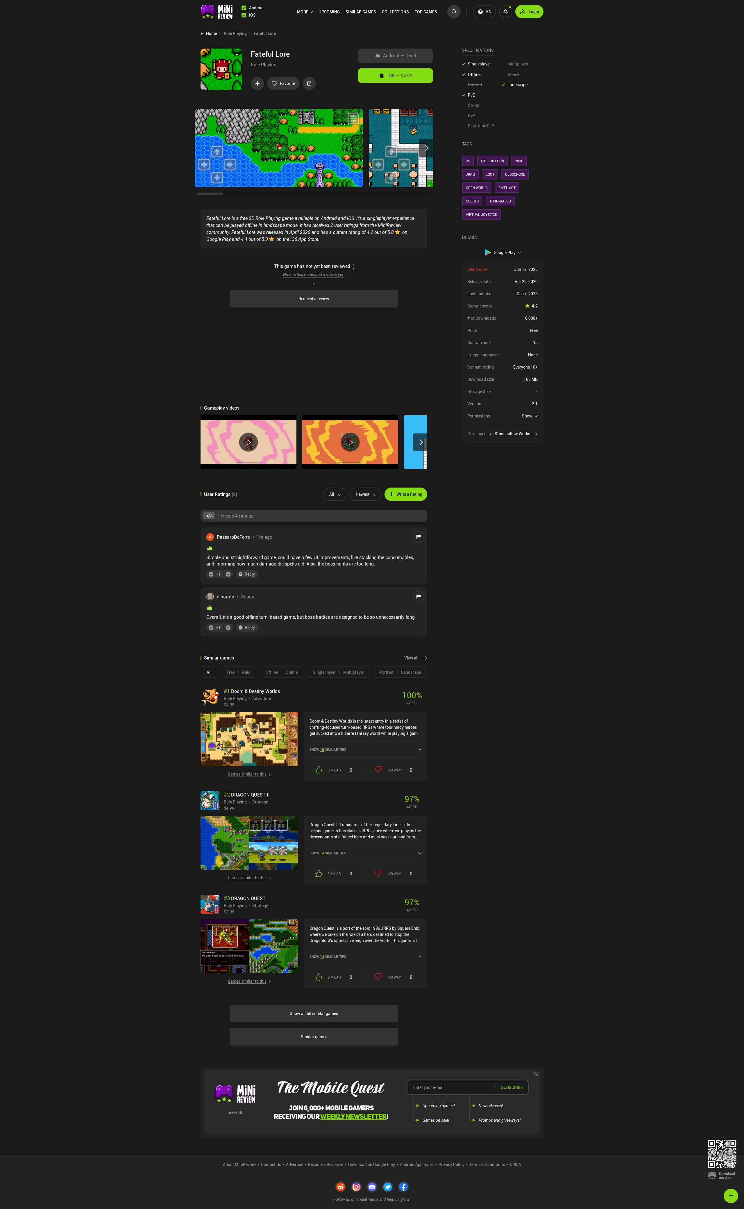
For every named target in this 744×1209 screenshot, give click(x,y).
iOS (399, 75)
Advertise (294, 1164)
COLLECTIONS (395, 12)
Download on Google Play (371, 1164)
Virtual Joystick (481, 214)
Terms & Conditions (487, 1164)
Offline (474, 74)
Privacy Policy (451, 1164)
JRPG (470, 174)
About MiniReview (239, 1164)
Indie (519, 161)
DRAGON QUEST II (247, 795)
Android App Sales (417, 1164)
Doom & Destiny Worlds (252, 691)
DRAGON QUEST (245, 898)
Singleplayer (479, 64)
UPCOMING (329, 12)
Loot (490, 174)
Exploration (492, 161)
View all (411, 658)
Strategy (260, 801)
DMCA (515, 1164)
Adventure (261, 698)
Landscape (517, 84)
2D (468, 161)
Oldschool (515, 174)
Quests (472, 201)
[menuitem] (305, 12)
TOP (426, 12)
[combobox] (332, 494)
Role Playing (263, 64)
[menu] (368, 11)
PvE (471, 95)
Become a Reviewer (325, 1164)
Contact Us (271, 1164)
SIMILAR (361, 12)
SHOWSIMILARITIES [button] (328, 749)
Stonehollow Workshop (516, 433)
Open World (477, 187)
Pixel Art (507, 187)
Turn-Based (500, 201)
